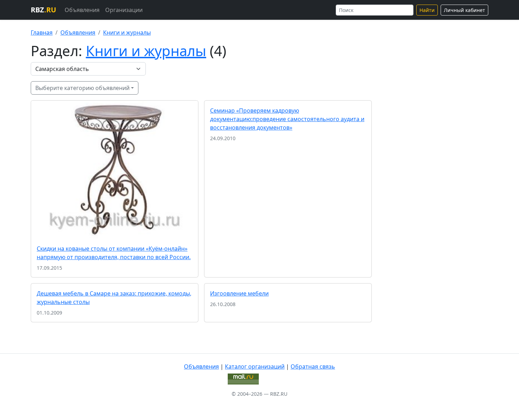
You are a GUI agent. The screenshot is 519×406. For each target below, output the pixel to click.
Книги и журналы (127, 32)
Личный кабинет (464, 10)
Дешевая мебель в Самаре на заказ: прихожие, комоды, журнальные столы (114, 297)
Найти (427, 10)
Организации (124, 10)
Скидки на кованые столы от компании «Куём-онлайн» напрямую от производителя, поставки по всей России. (114, 253)
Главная (42, 32)
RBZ (43, 9)
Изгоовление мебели (239, 293)
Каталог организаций (255, 366)
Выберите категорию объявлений (82, 88)
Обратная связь (313, 366)
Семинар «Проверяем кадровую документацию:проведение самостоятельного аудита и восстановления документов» (287, 119)
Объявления (82, 10)
